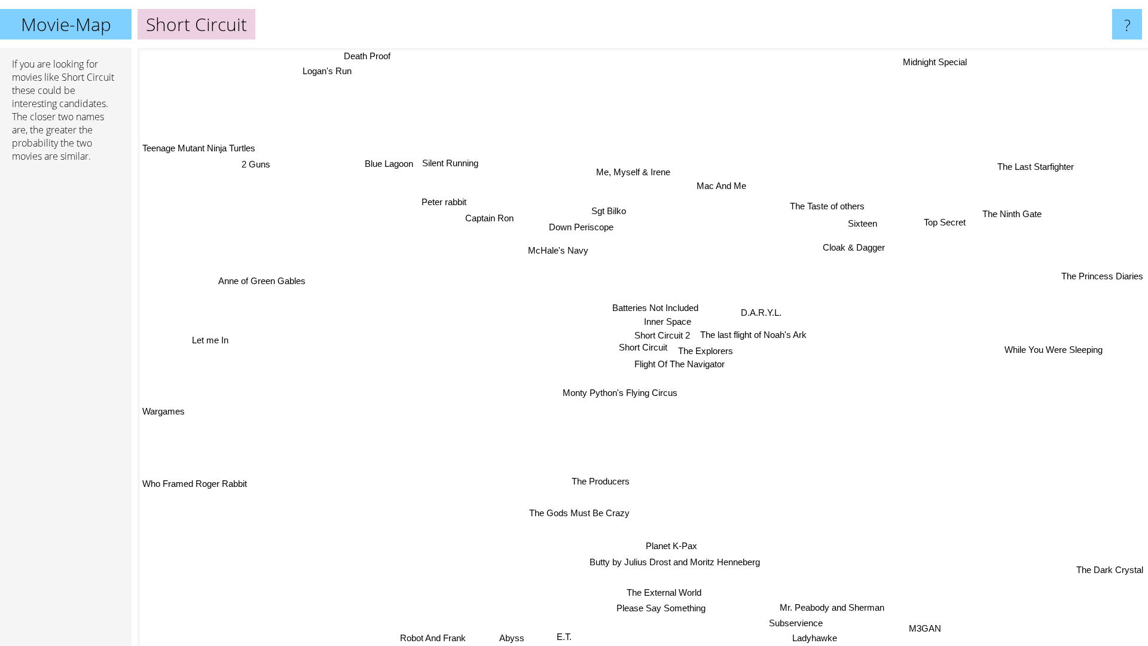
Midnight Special (935, 62)
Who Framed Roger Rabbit (194, 484)
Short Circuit (643, 347)
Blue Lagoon (388, 164)
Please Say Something (661, 609)
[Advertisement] (66, 354)
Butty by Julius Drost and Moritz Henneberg (675, 562)
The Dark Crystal (1109, 570)
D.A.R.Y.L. (761, 313)
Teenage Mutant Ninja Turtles (198, 148)
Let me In (209, 339)
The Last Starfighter (1035, 167)
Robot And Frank (433, 638)
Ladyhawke (817, 638)
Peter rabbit (445, 201)
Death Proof (359, 56)
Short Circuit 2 (662, 335)
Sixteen (859, 222)
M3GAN (925, 629)
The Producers (599, 481)
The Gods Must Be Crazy (573, 512)
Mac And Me (722, 186)
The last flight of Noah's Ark (753, 335)
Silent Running (450, 163)
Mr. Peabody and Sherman (829, 607)
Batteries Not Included (655, 308)
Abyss (511, 638)
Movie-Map (66, 24)
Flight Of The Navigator (679, 364)
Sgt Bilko (612, 210)
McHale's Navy (562, 249)
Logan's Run (329, 71)
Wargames (163, 412)
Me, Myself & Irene (634, 172)
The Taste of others (825, 205)
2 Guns (255, 164)
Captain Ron (492, 217)
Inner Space (667, 322)
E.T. (564, 637)
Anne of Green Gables (262, 278)
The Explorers (706, 351)
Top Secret (948, 225)
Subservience (796, 622)
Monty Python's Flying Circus (617, 393)
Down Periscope (584, 226)
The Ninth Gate (1013, 214)
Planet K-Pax (674, 546)
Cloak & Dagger (851, 245)
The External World (664, 592)
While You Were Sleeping (1053, 348)
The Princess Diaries (1102, 274)
